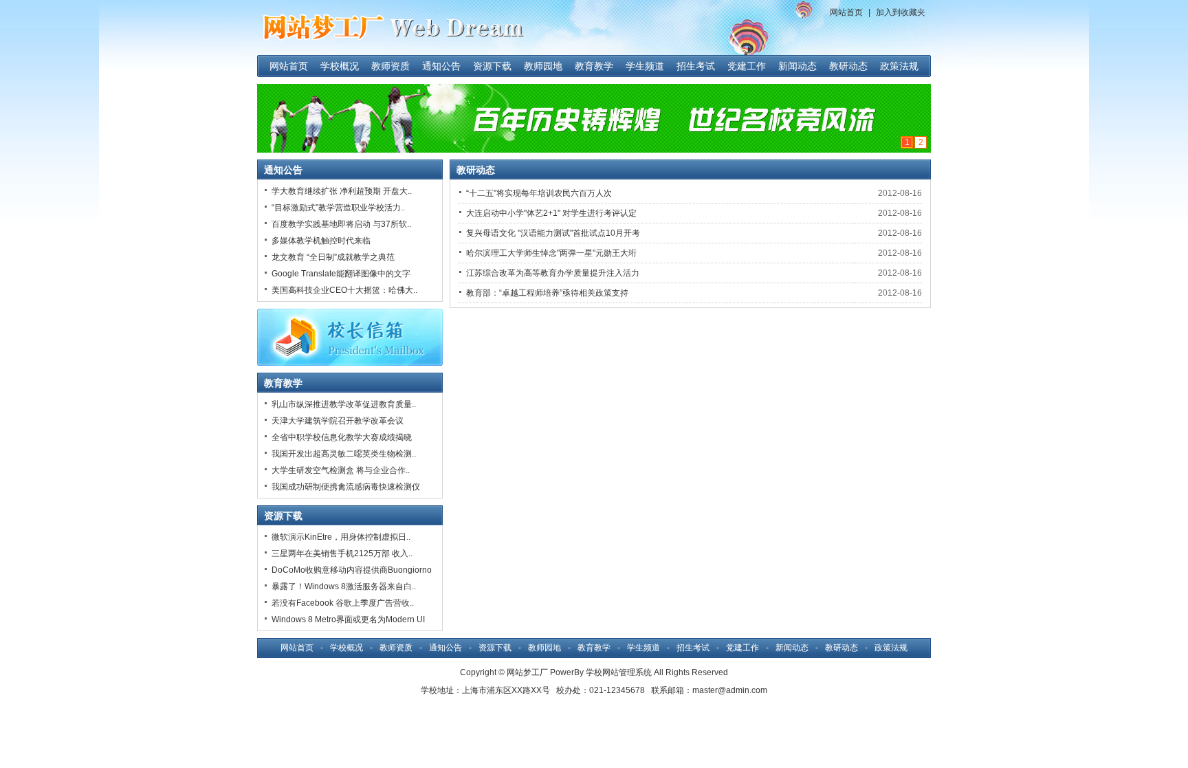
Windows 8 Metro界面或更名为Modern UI (348, 619)
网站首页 (846, 12)
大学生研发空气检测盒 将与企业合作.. (341, 470)
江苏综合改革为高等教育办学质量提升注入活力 (552, 273)
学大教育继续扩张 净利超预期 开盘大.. (342, 191)
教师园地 (543, 66)
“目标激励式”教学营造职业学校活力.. (338, 207)
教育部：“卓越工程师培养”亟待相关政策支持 (547, 293)
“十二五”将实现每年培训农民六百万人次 (539, 193)
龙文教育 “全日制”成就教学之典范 (333, 257)
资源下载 (492, 66)
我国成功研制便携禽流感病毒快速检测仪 (346, 487)
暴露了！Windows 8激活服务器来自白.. (344, 586)
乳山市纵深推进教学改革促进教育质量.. (344, 404)
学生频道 (645, 66)
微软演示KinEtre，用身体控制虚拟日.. (341, 537)
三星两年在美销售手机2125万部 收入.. (342, 553)
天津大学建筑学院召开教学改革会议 (338, 421)
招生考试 (695, 66)
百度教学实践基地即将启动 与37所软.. (341, 224)
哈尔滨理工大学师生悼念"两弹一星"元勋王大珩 (551, 253)
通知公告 (441, 66)
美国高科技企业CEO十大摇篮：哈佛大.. (344, 290)
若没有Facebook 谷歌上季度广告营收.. (343, 603)
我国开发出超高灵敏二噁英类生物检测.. (344, 454)
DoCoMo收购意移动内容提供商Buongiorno (352, 570)
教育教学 (594, 66)
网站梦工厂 (527, 672)
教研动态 (848, 66)
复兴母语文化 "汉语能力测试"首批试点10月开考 (553, 233)
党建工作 (746, 66)
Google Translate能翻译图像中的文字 (341, 273)
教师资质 (390, 66)
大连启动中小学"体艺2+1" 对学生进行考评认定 (551, 213)
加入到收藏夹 (900, 12)
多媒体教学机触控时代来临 (321, 240)
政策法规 (899, 66)
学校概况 (339, 66)
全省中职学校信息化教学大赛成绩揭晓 (342, 437)
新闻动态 (797, 66)
